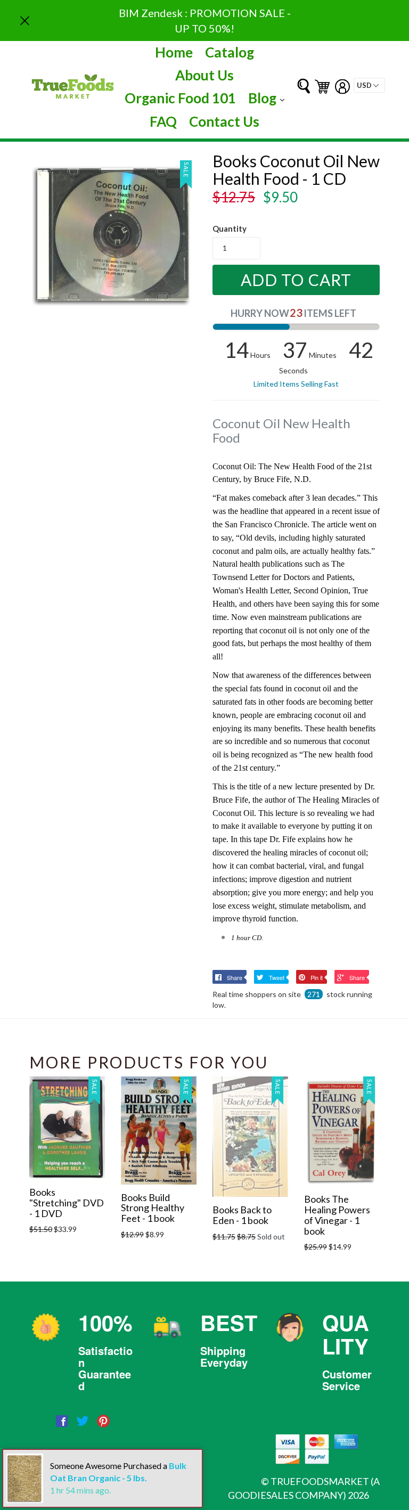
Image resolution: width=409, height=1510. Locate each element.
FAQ (163, 121)
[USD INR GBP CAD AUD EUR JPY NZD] (369, 85)
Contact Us (224, 121)
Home (174, 52)
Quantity (229, 228)
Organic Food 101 (180, 98)
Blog (269, 98)
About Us (204, 75)
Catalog (229, 52)
